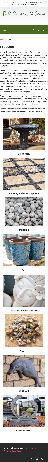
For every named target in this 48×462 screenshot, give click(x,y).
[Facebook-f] (33, 30)
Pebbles (24, 229)
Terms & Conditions (12, 451)
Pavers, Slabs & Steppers (24, 193)
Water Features (24, 430)
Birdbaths (24, 153)
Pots (24, 269)
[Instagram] (38, 30)
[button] (5, 30)
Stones (24, 351)
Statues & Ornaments (24, 310)
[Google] (43, 30)
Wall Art (24, 391)
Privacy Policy (32, 448)
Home (2, 39)
